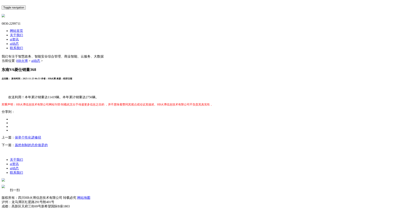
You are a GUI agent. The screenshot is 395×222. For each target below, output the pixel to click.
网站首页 (16, 30)
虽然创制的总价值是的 (31, 145)
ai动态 (14, 43)
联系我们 (16, 48)
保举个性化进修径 (28, 137)
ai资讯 (14, 39)
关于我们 (16, 35)
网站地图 (83, 197)
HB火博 (22, 60)
